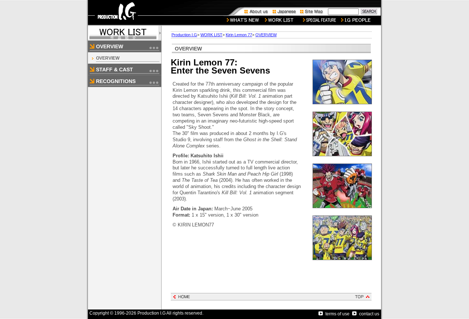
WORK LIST (211, 35)
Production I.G (184, 35)
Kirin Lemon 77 (239, 35)
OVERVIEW (107, 58)
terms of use (337, 313)
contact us (369, 313)
